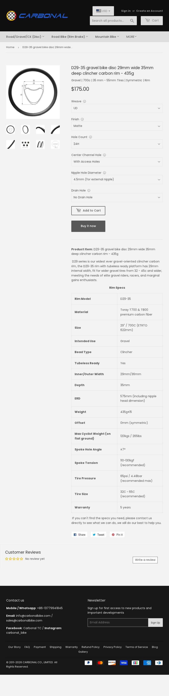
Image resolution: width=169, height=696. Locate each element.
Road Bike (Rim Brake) (69, 37)
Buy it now (88, 226)
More (130, 37)
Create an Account (149, 11)
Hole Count (79, 137)
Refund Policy (91, 647)
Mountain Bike (106, 37)
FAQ (27, 647)
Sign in (126, 11)
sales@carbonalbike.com (24, 620)
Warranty (71, 647)
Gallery (83, 652)
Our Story (14, 647)
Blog (155, 647)
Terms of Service (137, 647)
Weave (76, 101)
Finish (75, 119)
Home (10, 47)
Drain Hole (78, 190)
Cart (155, 20)
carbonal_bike (16, 633)
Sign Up (155, 622)
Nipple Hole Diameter (86, 173)
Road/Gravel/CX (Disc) (24, 37)
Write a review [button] (145, 560)
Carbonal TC (32, 628)
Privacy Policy (112, 647)
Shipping (55, 647)
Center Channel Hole (86, 155)
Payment (40, 647)
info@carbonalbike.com (33, 616)
